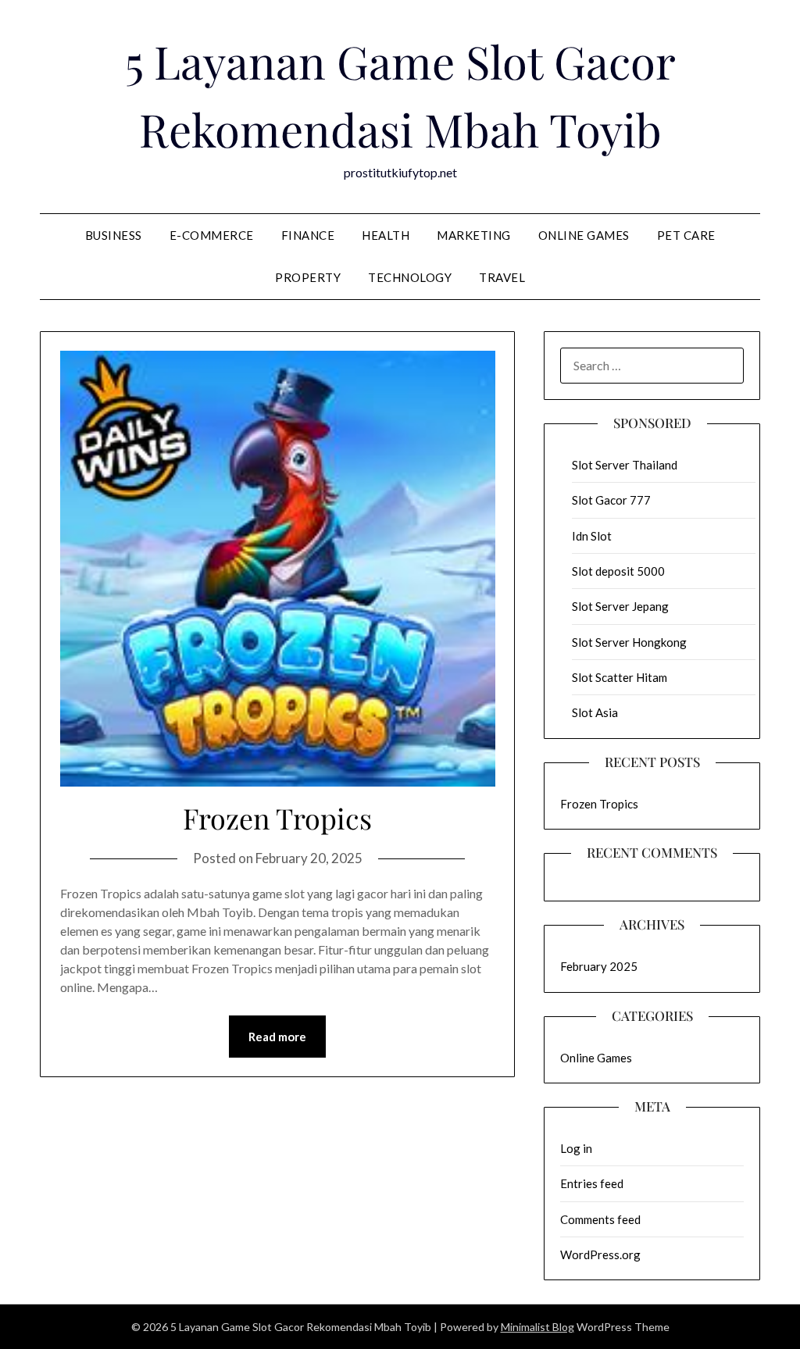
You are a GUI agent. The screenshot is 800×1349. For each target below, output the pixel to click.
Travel (502, 277)
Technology (410, 277)
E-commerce (212, 235)
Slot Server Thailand (624, 465)
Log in (576, 1148)
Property (308, 277)
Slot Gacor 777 (611, 500)
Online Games (584, 235)
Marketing (474, 235)
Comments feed (600, 1219)
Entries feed (591, 1183)
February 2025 (599, 966)
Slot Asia (595, 712)
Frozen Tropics (277, 818)
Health (385, 235)
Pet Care (686, 235)
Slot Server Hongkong (629, 642)
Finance (308, 235)
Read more (277, 1037)
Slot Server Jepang (620, 606)
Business (113, 235)
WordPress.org (600, 1254)
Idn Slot (592, 536)
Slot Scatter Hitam (619, 677)
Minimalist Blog (537, 1326)
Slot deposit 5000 (618, 571)
